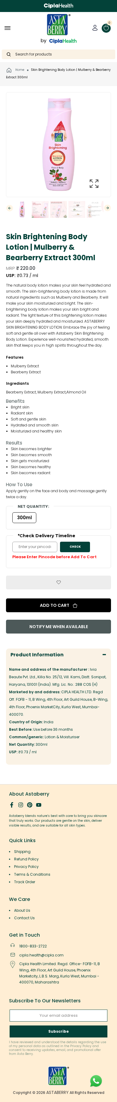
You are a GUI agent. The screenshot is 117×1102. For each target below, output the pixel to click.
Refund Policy (26, 859)
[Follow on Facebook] (11, 805)
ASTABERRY (57, 1092)
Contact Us (24, 917)
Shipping (22, 851)
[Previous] (9, 208)
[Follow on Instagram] (20, 805)
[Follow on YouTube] (38, 805)
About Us (22, 910)
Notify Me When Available (58, 627)
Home (19, 70)
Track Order (24, 881)
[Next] (107, 208)
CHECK (75, 546)
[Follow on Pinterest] (29, 805)
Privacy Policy (26, 866)
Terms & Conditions (32, 874)
